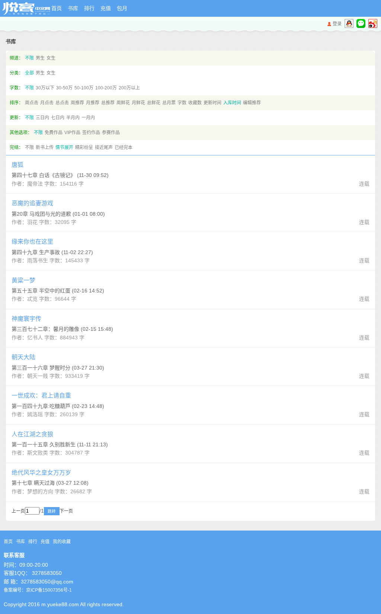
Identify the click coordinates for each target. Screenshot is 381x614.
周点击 (31, 102)
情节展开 (64, 147)
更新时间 (212, 102)
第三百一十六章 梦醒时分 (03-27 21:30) (58, 368)
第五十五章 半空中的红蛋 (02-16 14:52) (58, 291)
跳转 (52, 511)
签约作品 (91, 132)
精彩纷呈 (84, 147)
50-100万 (83, 88)
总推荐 (108, 102)
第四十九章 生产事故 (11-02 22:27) (52, 252)
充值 (105, 8)
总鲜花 (153, 102)
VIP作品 (72, 132)
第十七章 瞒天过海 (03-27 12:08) (50, 483)
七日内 (57, 117)
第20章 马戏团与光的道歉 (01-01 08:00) (58, 214)
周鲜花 (123, 102)
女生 (51, 58)
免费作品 (54, 132)
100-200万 (106, 88)
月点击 (47, 102)
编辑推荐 (252, 102)
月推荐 (92, 102)
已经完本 (123, 147)
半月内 (73, 117)
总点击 (62, 102)
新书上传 (45, 147)
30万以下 (45, 88)
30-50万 (64, 88)
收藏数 (195, 102)
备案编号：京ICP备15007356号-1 (38, 590)
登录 (337, 23)
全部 (29, 73)
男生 (40, 58)
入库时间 (232, 102)
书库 (73, 8)
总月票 (169, 102)
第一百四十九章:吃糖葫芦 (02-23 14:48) (58, 406)
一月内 (88, 117)
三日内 (42, 117)
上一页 (18, 511)
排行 (89, 8)
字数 (181, 102)
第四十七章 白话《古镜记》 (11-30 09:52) (60, 175)
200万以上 (129, 88)
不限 (29, 58)
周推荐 (77, 102)
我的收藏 (62, 541)
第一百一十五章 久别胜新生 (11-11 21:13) (60, 444)
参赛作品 (111, 132)
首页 (56, 8)
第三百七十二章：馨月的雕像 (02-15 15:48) (62, 329)
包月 (122, 8)
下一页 (66, 511)
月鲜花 (138, 102)
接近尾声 (104, 147)
